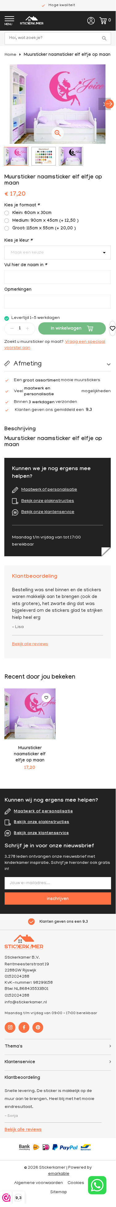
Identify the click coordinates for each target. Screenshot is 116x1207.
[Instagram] (10, 1027)
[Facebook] (24, 1027)
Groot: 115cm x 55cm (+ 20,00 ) (44, 228)
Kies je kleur (18, 241)
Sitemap (58, 1192)
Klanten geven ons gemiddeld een (53, 410)
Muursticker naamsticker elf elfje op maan (67, 55)
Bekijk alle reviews (30, 644)
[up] (27, 328)
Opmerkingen (17, 290)
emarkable (58, 1174)
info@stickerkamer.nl (26, 1002)
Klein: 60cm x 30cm (32, 213)
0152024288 (17, 996)
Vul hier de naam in (25, 265)
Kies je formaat (21, 205)
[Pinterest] (37, 1027)
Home (10, 55)
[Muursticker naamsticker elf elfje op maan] (30, 713)
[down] (12, 328)
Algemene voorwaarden (38, 1183)
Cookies (76, 1183)
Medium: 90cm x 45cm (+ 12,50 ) (45, 221)
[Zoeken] (105, 38)
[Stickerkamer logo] (32, 21)
